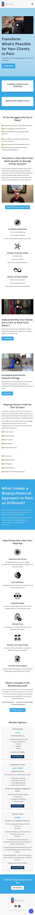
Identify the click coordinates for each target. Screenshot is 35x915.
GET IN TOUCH (17, 888)
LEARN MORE (8, 66)
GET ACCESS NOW (17, 756)
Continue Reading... (17, 710)
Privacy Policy (22, 910)
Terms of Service (14, 910)
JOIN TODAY (7, 393)
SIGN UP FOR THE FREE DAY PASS (17, 207)
